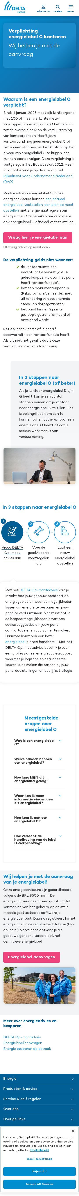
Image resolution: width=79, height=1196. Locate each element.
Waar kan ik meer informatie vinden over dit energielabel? (34, 799)
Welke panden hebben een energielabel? (33, 761)
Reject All (39, 1171)
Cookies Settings (39, 1159)
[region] (39, 1159)
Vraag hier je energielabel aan (37, 237)
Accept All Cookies (39, 1184)
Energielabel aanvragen (31, 957)
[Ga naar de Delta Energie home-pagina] (14, 8)
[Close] (73, 1131)
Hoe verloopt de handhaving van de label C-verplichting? (35, 839)
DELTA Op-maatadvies (39, 590)
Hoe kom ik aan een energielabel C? (30, 819)
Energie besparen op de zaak (27, 1049)
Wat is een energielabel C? (34, 742)
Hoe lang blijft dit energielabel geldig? (31, 779)
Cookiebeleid (39, 1150)
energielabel (15, 642)
